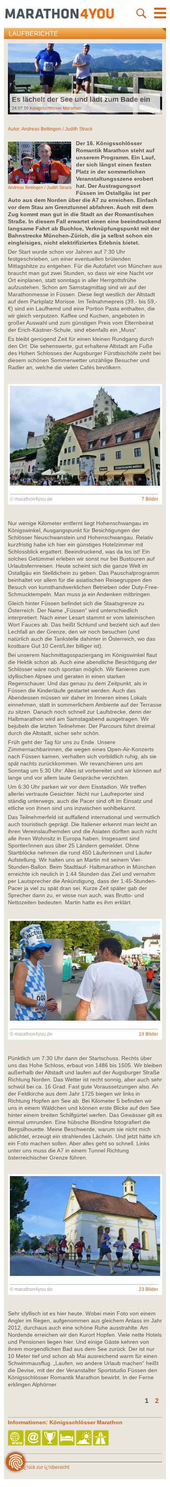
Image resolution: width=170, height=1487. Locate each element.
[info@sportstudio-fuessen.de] (33, 1438)
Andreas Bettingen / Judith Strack (57, 129)
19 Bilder (148, 1034)
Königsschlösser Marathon (55, 108)
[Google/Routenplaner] (101, 1438)
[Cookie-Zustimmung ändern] (15, 1461)
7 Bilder (150, 499)
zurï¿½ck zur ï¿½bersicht (42, 1467)
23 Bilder (148, 1289)
